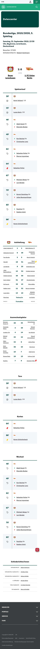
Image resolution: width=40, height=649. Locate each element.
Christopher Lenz (22, 141)
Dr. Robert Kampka (25, 585)
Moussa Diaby (6, 356)
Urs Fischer (32, 297)
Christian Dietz (24, 572)
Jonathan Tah (6, 332)
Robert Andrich (31, 275)
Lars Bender (20, 182)
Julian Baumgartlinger (23, 197)
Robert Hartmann (23, 53)
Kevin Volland (18, 100)
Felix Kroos (32, 347)
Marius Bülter (31, 284)
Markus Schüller (25, 576)
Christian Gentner (30, 271)
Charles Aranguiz (7, 275)
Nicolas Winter (24, 580)
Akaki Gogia (20, 124)
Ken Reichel (20, 138)
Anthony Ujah (31, 356)
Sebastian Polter (21, 153)
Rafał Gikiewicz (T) (30, 248)
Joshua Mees (31, 342)
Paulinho (19, 209)
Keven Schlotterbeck (20, 224)
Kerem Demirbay (22, 194)
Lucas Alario (17, 112)
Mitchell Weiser (21, 179)
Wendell (5, 262)
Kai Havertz (6, 284)
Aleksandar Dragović (8, 253)
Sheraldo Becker (22, 127)
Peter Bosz (6, 297)
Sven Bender (6, 257)
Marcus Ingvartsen (22, 156)
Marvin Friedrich (31, 257)
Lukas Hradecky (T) (8, 248)
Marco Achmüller (25, 589)
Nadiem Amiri (21, 212)
